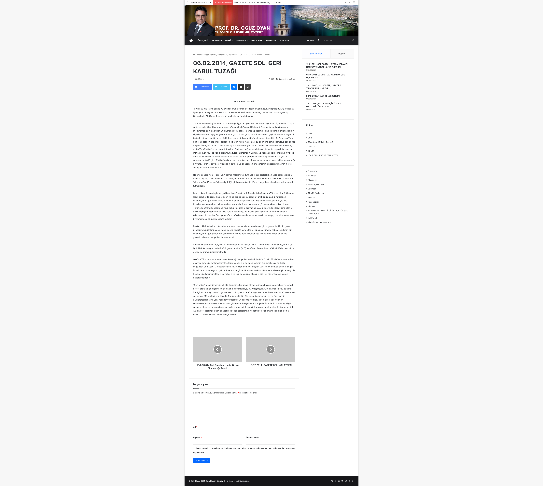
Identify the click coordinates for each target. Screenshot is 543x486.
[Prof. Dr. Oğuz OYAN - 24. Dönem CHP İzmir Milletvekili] (271, 20)
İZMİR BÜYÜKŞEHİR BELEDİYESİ (323, 155)
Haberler (312, 175)
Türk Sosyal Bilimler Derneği (320, 142)
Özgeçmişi (312, 171)
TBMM (311, 151)
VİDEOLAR (284, 40)
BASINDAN (241, 40)
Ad (195, 427)
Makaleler (312, 180)
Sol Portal (312, 218)
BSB (310, 138)
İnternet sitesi (252, 437)
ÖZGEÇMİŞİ (203, 40)
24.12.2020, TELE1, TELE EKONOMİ (323, 96)
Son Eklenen (316, 53)
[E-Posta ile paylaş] (241, 87)
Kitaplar (311, 206)
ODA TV (311, 146)
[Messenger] (234, 87)
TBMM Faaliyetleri (316, 193)
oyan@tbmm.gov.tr (241, 481)
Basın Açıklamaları (316, 184)
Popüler (342, 53)
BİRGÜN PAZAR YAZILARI (319, 222)
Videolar (311, 197)
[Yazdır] (248, 87)
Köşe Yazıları (210, 55)
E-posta (197, 437)
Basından (312, 189)
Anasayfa (199, 55)
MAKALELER (256, 40)
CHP (310, 133)
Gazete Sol (222, 55)
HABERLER (271, 40)
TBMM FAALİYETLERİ (221, 40)
